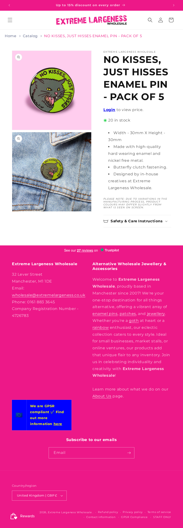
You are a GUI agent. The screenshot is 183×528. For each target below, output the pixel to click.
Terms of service (159, 512)
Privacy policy (133, 512)
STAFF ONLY (162, 517)
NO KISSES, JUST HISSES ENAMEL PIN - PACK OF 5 (93, 36)
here (58, 424)
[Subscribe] (129, 452)
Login (109, 109)
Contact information (100, 517)
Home (10, 36)
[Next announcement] (173, 5)
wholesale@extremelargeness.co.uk (48, 295)
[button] (10, 20)
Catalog (30, 36)
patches (128, 313)
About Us (102, 396)
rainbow (100, 327)
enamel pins (105, 313)
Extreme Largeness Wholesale (70, 512)
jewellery (156, 313)
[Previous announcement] (9, 5)
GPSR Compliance (134, 517)
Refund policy (108, 512)
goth (134, 320)
